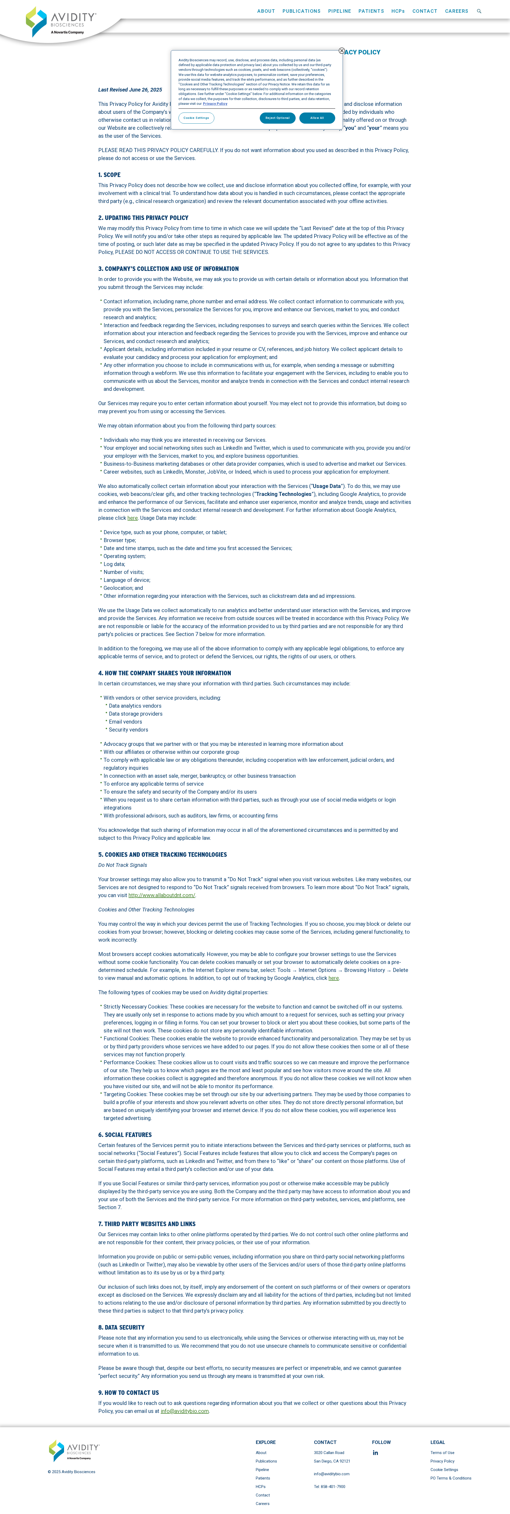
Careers (457, 11)
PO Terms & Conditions (451, 1478)
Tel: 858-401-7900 (329, 1486)
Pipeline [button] (339, 11)
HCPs (261, 1486)
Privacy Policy (442, 1461)
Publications (302, 11)
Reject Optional (278, 118)
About (261, 1452)
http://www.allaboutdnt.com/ (162, 895)
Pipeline (262, 1469)
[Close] (342, 50)
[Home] (63, 23)
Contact (425, 11)
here (133, 518)
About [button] (266, 11)
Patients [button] (371, 11)
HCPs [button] (398, 11)
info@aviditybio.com (185, 1411)
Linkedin (376, 1452)
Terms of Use (442, 1452)
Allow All (317, 118)
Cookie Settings (444, 1469)
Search (479, 11)
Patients (263, 1478)
